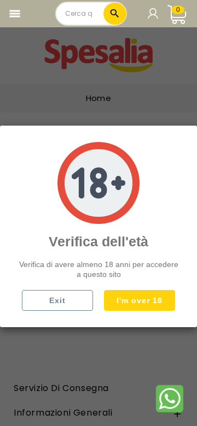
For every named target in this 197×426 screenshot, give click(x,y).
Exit (57, 300)
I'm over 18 (140, 300)
